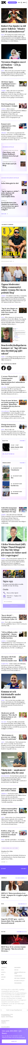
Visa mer (22, 440)
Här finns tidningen (19, 978)
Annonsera (17, 967)
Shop (2, 979)
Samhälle (4, 200)
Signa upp (14, 1041)
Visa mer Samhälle (20, 878)
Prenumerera (12, 2)
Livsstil (3, 189)
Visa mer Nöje (22, 903)
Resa (2, 974)
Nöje (2, 969)
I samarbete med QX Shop (9, 161)
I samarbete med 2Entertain (10, 150)
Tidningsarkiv (18, 975)
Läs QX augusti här (6, 261)
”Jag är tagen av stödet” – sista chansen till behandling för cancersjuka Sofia (10, 193)
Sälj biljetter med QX (8, 454)
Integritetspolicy (19, 980)
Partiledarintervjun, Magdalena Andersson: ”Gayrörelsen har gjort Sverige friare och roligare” (10, 206)
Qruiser (3, 977)
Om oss (16, 969)
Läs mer (3, 861)
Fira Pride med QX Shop (9, 164)
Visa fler (3, 213)
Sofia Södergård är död (9, 183)
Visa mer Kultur (21, 931)
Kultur (3, 181)
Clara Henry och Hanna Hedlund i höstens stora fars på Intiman (10, 155)
